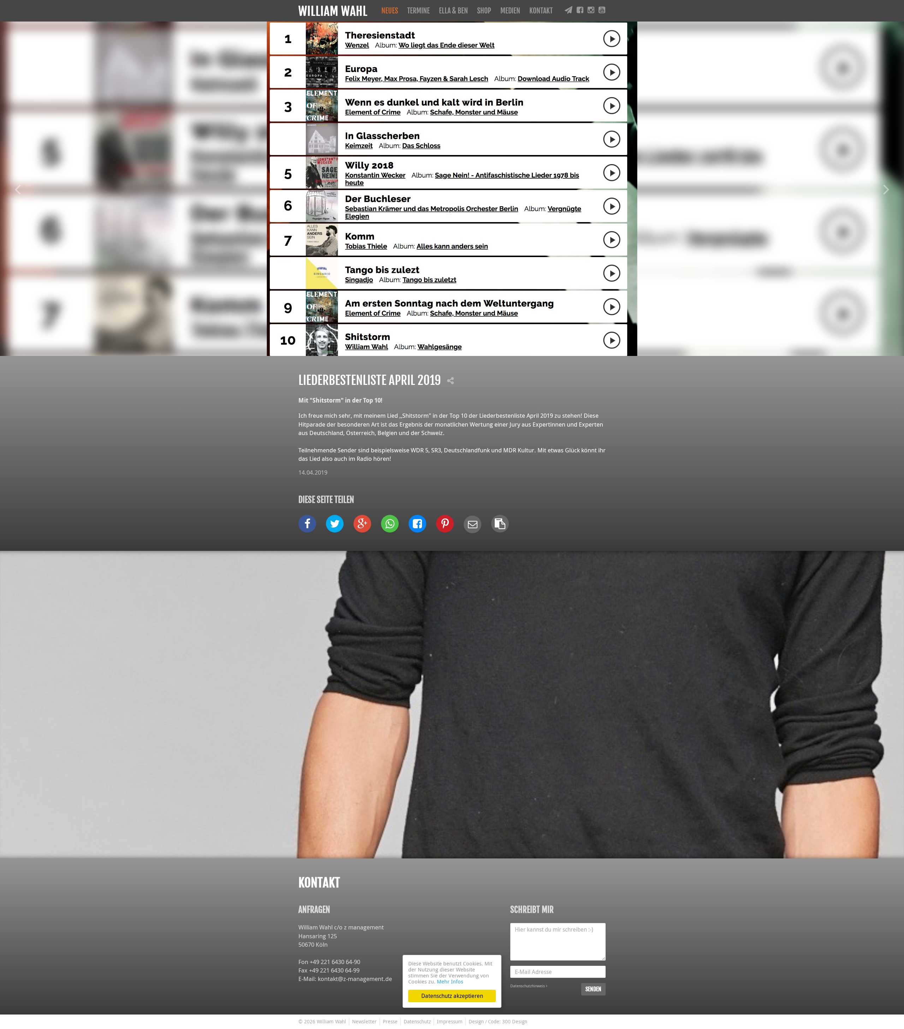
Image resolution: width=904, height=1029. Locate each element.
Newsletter (364, 1021)
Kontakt (541, 10)
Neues (389, 10)
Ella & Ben (453, 10)
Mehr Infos (450, 981)
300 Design (514, 1021)
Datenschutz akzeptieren (452, 996)
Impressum (450, 1021)
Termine (418, 10)
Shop (484, 10)
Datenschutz (417, 1021)
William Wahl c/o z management (341, 927)
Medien (510, 10)
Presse (390, 1021)
